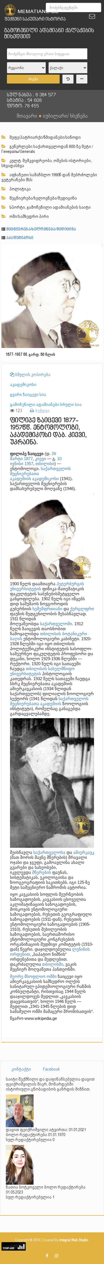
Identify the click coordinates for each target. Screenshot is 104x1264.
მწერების (41, 872)
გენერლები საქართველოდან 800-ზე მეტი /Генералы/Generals (47, 149)
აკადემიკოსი (20, 238)
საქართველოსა (49, 852)
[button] (97, 249)
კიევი (40, 458)
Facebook (51, 1069)
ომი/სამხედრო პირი (29, 216)
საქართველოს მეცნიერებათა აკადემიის (49, 701)
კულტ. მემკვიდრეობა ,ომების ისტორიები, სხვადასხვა (46, 163)
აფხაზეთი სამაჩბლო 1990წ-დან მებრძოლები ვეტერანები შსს (49, 177)
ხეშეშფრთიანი (47, 608)
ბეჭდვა (42, 410)
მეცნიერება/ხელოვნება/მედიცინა (43, 198)
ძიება (33, 79)
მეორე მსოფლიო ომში (33, 976)
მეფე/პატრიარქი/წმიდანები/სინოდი (45, 137)
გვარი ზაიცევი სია (28, 394)
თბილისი (44, 463)
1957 (28, 463)
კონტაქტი (21, 1069)
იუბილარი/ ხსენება (65, 115)
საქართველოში (56, 623)
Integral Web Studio (73, 1240)
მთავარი (27, 115)
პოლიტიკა (20, 188)
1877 (28, 458)
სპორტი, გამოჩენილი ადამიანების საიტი (50, 207)
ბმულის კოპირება (32, 374)
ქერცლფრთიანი (87, 608)
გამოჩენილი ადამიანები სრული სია (46, 404)
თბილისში (52, 964)
